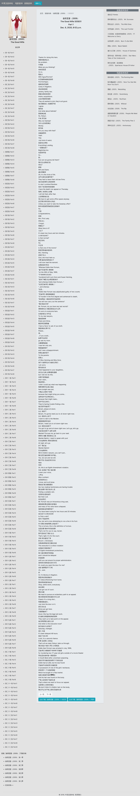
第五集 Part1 (9, 184)
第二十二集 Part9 (11, 747)
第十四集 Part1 (10, 473)
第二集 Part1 (9, 84)
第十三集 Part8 (10, 469)
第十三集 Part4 (10, 453)
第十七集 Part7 (10, 580)
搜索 (37, 3)
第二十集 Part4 (10, 664)
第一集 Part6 (9, 72)
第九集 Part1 (9, 311)
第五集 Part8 (9, 211)
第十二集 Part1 (10, 410)
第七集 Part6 (9, 267)
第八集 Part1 (9, 279)
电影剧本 (19, 3)
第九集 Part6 (9, 330)
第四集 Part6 (9, 172)
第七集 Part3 (9, 255)
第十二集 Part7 (10, 433)
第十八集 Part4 (10, 596)
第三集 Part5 (9, 136)
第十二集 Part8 (10, 437)
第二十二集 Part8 (11, 743)
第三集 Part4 (9, 132)
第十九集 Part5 (10, 636)
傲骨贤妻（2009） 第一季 (14, 757)
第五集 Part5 (9, 199)
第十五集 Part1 (10, 501)
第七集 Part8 (9, 275)
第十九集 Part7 (10, 644)
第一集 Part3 (9, 61)
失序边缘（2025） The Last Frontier (120, 29)
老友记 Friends (113, 15)
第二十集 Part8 (10, 679)
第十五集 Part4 (10, 513)
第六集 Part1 (9, 215)
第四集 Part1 (9, 152)
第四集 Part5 (9, 168)
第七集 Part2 (9, 251)
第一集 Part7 (9, 76)
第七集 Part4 (9, 259)
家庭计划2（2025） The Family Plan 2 (121, 121)
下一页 (49, 694)
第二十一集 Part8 (11, 711)
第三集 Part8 (9, 148)
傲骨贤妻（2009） (59, 13)
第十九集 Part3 (10, 628)
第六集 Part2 (9, 219)
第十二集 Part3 (10, 418)
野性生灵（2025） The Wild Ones (119, 24)
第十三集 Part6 (10, 461)
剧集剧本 (28, 3)
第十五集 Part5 (10, 517)
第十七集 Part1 (10, 556)
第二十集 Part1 (10, 652)
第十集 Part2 (9, 350)
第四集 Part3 (9, 160)
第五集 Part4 (9, 195)
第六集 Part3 (9, 223)
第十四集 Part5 (10, 489)
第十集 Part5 (9, 362)
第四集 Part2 (9, 156)
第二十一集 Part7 (11, 707)
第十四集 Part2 (10, 477)
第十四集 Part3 (10, 481)
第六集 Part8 (9, 243)
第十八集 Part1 (10, 584)
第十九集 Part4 (10, 632)
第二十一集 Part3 (11, 691)
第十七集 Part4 (10, 568)
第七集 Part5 (9, 263)
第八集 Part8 (9, 307)
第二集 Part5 (9, 100)
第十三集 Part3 (10, 449)
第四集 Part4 (9, 164)
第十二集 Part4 (10, 422)
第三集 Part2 (9, 124)
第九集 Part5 (9, 326)
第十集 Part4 (9, 358)
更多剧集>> (9, 785)
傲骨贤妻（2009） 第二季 (14, 761)
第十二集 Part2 (10, 414)
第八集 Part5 (9, 295)
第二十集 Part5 (10, 668)
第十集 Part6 (9, 366)
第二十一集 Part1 (11, 683)
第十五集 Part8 (10, 529)
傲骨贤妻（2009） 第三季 (14, 765)
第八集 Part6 (9, 299)
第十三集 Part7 (10, 465)
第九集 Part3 (9, 318)
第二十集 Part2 (10, 656)
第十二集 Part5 (10, 426)
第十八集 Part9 (10, 616)
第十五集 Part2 (10, 505)
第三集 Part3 (9, 128)
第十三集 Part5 (10, 457)
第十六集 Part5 (10, 549)
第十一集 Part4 (10, 390)
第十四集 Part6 (10, 493)
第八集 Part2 (9, 283)
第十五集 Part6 (10, 521)
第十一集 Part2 (10, 382)
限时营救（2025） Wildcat (117, 104)
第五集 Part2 (9, 187)
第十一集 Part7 (10, 402)
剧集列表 (48, 13)
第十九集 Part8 (10, 648)
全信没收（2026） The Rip (117, 109)
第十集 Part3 (9, 354)
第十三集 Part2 (10, 445)
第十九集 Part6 (10, 640)
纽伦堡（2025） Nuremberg (118, 94)
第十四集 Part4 (10, 485)
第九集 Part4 (9, 322)
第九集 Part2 (9, 314)
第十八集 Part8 (10, 612)
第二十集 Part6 (10, 672)
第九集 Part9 (9, 342)
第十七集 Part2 (10, 560)
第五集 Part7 (9, 207)
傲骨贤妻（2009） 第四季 (14, 769)
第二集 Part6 (9, 104)
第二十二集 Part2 (11, 719)
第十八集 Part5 (10, 600)
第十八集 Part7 (10, 608)
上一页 (42, 694)
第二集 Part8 (9, 112)
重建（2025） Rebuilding (117, 89)
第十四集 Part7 (10, 497)
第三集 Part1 (9, 120)
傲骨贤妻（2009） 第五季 (14, 773)
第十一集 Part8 (10, 406)
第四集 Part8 (9, 180)
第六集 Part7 (9, 239)
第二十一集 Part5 (11, 699)
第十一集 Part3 (10, 386)
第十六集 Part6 (10, 553)
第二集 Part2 (9, 88)
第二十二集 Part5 (11, 731)
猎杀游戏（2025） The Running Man (120, 77)
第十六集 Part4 (10, 545)
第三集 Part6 (9, 140)
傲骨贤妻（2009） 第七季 (14, 781)
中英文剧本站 (7, 3)
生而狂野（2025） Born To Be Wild (120, 41)
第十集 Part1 (9, 346)
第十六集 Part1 (10, 533)
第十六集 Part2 (10, 537)
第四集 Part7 (9, 176)
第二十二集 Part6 (11, 735)
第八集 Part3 (9, 287)
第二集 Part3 (9, 92)
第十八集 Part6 (10, 604)
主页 (41, 13)
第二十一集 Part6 (11, 703)
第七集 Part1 (9, 247)
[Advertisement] (71, 42)
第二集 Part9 (9, 116)
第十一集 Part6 (10, 398)
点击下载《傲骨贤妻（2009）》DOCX (53, 699)
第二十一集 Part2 (11, 687)
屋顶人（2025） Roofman (117, 99)
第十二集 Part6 (10, 429)
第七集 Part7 (9, 271)
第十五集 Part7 (10, 525)
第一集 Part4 (9, 65)
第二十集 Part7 (10, 675)
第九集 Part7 (9, 334)
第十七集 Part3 (10, 564)
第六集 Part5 (9, 231)
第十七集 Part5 (10, 572)
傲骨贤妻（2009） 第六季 (14, 777)
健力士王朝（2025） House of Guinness (122, 51)
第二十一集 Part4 (11, 695)
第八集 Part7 (9, 303)
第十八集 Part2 (10, 588)
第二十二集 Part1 (11, 715)
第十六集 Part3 (10, 541)
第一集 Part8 (9, 80)
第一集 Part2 (9, 57)
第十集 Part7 (9, 370)
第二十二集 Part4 (11, 727)
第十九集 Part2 (10, 624)
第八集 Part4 (9, 291)
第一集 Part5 (9, 68)
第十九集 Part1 (10, 620)
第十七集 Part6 (10, 576)
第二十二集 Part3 (11, 723)
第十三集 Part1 (10, 441)
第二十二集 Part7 (11, 739)
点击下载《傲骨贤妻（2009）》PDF (81, 699)
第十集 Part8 (9, 374)
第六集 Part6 (9, 235)
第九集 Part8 (9, 338)
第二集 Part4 (9, 96)
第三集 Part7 (9, 144)
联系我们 (78, 795)
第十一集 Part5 (10, 394)
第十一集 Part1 (10, 378)
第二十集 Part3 (10, 660)
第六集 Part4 (9, 227)
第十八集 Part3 (10, 592)
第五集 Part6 (9, 203)
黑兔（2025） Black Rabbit (117, 46)
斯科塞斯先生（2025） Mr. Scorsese (120, 19)
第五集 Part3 (9, 191)
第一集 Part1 (9, 53)
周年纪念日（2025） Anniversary (119, 125)
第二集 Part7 (9, 108)
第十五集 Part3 (10, 509)
